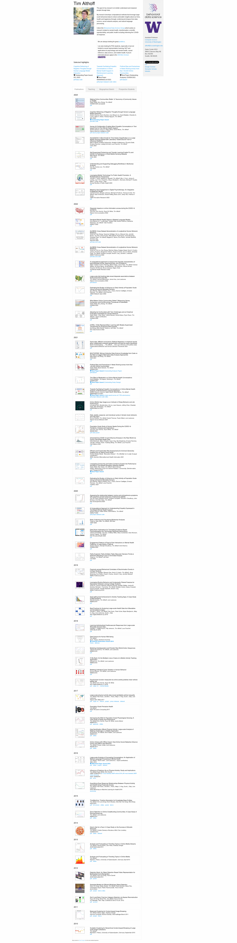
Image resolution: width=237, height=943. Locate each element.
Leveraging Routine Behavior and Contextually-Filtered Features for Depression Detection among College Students (112, 583)
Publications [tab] (79, 89)
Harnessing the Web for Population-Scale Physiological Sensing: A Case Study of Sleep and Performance (112, 718)
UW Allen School (123, 55)
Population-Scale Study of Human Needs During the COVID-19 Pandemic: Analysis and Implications (110, 427)
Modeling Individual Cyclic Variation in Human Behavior (108, 670)
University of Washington (153, 42)
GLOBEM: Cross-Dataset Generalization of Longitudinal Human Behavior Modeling (114, 232)
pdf (75, 79)
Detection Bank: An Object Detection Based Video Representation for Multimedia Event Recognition (112, 873)
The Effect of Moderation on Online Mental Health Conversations (111, 377)
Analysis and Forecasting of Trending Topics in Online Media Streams (113, 844)
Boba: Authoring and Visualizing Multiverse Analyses (107, 520)
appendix (95, 724)
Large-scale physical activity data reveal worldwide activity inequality (112, 695)
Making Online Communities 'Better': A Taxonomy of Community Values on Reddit (113, 100)
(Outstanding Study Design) (106, 382)
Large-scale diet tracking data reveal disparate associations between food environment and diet (112, 277)
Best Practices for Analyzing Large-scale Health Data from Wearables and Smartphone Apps (112, 609)
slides (101, 724)
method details (104, 686)
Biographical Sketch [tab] (106, 89)
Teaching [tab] (91, 89)
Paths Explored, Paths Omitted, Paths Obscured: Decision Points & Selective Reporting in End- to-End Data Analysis (112, 555)
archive (95, 902)
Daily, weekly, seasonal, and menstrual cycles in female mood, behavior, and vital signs (113, 415)
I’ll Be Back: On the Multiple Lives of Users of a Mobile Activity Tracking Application (113, 659)
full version (96, 805)
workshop (93, 791)
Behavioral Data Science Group (114, 28)
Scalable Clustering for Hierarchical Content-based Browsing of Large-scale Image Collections (113, 929)
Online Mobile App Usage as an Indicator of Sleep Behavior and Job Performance (112, 403)
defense (97, 643)
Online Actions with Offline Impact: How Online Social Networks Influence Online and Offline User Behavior (114, 742)
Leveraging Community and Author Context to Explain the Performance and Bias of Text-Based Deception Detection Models (113, 464)
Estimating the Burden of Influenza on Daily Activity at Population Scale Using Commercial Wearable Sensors (113, 288)
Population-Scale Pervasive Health (101, 706)
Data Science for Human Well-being (101, 637)
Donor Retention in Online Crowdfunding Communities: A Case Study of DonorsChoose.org (113, 812)
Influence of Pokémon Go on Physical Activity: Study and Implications (112, 770)
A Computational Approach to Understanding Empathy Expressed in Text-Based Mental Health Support (112, 509)
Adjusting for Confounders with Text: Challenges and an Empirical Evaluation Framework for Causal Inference (111, 312)
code (80, 79)
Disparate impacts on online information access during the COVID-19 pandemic (112, 209)
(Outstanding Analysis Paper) (107, 371)
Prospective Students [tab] (127, 89)
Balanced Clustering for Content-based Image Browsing (108, 911)
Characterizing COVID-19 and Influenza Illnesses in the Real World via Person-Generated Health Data (113, 438)
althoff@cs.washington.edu (154, 45)
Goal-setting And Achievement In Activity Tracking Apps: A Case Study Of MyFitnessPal (113, 597)
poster (98, 433)
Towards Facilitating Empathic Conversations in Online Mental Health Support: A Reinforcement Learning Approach (106, 70)
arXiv (94, 778)
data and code (96, 242)
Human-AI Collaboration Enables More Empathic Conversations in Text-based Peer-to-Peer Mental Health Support (113, 127)
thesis (92, 643)
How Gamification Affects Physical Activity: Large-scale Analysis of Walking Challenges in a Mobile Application (111, 730)
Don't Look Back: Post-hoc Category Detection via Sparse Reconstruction (114, 897)
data (77, 79)
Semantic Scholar (151, 69)
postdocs (122, 41)
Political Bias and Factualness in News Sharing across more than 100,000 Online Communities (130, 69)
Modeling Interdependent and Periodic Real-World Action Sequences (112, 648)
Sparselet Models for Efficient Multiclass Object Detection (108, 884)
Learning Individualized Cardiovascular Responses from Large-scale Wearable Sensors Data (112, 626)
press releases (114, 701)
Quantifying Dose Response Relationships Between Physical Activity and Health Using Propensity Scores (112, 784)
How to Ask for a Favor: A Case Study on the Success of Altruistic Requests (111, 828)
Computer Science (151, 40)
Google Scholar (150, 67)
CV (146, 64)
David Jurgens (82, 940)
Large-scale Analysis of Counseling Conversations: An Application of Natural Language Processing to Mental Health (112, 758)
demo (112, 805)
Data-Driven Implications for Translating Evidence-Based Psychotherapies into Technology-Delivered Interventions (108, 530)
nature (94, 133)
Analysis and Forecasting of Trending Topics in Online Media (110, 857)
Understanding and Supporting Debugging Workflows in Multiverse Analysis (111, 164)
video (114, 82)
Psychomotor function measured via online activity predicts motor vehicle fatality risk (113, 680)
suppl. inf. (96, 686)
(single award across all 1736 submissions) (111, 395)
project (101, 82)
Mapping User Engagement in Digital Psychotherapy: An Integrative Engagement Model (112, 190)
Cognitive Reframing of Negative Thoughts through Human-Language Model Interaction (82, 69)
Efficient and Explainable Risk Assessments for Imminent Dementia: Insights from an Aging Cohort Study (112, 451)
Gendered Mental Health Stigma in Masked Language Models (110, 220)
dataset (106, 82)
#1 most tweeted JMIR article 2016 (111, 773)
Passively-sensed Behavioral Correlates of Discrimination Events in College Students (112, 570)
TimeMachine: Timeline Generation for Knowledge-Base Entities (111, 800)
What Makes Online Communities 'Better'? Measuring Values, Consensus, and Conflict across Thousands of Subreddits (110, 301)
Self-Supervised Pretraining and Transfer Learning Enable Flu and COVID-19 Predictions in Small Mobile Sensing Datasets (111, 153)
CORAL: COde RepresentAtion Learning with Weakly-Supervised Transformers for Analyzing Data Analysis (111, 325)
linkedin (147, 71)
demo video (101, 891)
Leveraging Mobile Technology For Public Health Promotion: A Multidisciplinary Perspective (110, 176)
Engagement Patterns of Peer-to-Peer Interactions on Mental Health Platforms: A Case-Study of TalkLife (112, 543)
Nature (102, 701)
